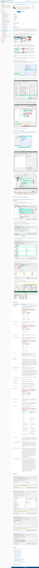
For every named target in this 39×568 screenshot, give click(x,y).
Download (19, 11)
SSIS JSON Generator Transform (18, 551)
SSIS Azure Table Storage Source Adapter (19, 559)
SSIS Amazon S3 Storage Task (18, 560)
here (32, 55)
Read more (23, 11)
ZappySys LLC (25, 567)
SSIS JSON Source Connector (17, 555)
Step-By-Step (15, 17)
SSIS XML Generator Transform (18, 552)
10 (25, 431)
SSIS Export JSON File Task (17, 556)
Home (14, 4)
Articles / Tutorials (34, 10)
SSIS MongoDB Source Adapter (18, 558)
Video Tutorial (15, 16)
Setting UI (15, 19)
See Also (15, 20)
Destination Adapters (18, 4)
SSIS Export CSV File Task (17, 550)
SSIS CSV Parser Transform (17, 549)
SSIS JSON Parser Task (17, 557)
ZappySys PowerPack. (29, 33)
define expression (27, 326)
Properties (15, 18)
